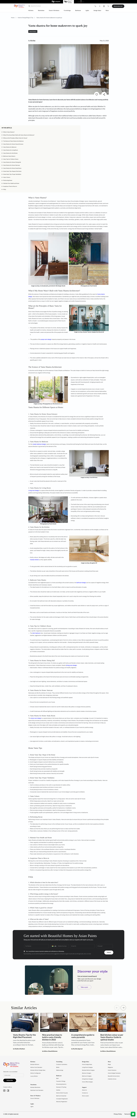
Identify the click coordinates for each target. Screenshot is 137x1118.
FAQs (4, 189)
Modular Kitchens (34, 1064)
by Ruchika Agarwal (76, 1048)
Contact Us (85, 1093)
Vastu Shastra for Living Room (10, 150)
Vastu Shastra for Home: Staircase (11, 165)
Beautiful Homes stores (114, 1076)
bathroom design (81, 582)
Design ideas (97, 10)
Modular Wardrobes (35, 1087)
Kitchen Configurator (35, 1073)
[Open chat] (133, 1114)
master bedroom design (39, 444)
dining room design (71, 665)
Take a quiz (84, 987)
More (107, 10)
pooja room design (46, 339)
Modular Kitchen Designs (88, 1070)
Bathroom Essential (61, 1095)
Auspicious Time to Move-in (10, 186)
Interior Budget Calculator (114, 1073)
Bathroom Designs (86, 1076)
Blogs (109, 1064)
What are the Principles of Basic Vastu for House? (15, 138)
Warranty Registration (61, 1101)
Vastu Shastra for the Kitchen (10, 153)
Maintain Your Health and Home (11, 183)
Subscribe (10, 1080)
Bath (57, 1078)
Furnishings (67, 10)
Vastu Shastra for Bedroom (9, 147)
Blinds (57, 1067)
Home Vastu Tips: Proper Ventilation (12, 174)
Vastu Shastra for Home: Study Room (12, 168)
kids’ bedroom (36, 633)
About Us (84, 1090)
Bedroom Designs (86, 1073)
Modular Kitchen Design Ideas (37, 1070)
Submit (109, 952)
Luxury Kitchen (34, 1076)
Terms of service (129, 1114)
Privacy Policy (118, 1114)
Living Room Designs (87, 1067)
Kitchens (30, 10)
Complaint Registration (62, 1098)
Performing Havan (7, 180)
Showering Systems (61, 1084)
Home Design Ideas (87, 1064)
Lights (87, 10)
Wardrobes (41, 10)
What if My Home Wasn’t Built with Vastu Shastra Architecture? (18, 135)
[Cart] (108, 6)
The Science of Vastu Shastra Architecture (13, 141)
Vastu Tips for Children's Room (10, 159)
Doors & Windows (54, 10)
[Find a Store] (104, 6)
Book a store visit (118, 6)
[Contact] (95, 6)
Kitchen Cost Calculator (36, 1067)
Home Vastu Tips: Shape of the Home (12, 171)
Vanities (58, 1090)
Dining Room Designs (87, 1079)
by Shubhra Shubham (19, 1048)
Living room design (33, 490)
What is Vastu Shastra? (8, 132)
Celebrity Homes (112, 1079)
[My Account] (99, 6)
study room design (36, 718)
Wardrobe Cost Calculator (36, 1090)
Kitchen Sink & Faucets (62, 1093)
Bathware (78, 10)
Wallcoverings (59, 1070)
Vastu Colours (6, 177)
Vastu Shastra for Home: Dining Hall (12, 162)
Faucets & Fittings (60, 1081)
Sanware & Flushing (61, 1087)
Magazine (110, 1067)
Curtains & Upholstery (61, 1064)
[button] (78, 127)
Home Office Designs (87, 1081)
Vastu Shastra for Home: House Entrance (13, 144)
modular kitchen (34, 559)
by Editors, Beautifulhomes (49, 1051)
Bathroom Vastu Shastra (9, 156)
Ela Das (32, 40)
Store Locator (85, 1095)
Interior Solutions (112, 1070)
